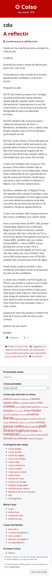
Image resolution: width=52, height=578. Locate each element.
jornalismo (22, 415)
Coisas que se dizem (17, 472)
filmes (27, 410)
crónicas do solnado (17, 482)
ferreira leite (18, 411)
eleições (8, 410)
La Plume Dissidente (17, 532)
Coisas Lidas (14, 462)
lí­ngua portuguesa (21, 419)
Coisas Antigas (14, 448)
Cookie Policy (14, 567)
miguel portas (39, 350)
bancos (28, 399)
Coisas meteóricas (16, 465)
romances (11, 434)
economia (44, 407)
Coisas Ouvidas (15, 468)
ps (11, 356)
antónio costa (19, 399)
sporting (38, 435)
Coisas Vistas (14, 475)
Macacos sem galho (17, 539)
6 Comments (37, 356)
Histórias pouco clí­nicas (18, 488)
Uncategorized (14, 498)
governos (7, 414)
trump (30, 438)
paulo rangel (34, 353)
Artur (34, 41)
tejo (15, 438)
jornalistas (33, 414)
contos (32, 402)
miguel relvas (24, 423)
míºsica (32, 422)
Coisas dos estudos (17, 458)
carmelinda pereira (21, 350)
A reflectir (16, 33)
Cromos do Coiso (16, 478)
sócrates (8, 438)
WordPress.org (15, 518)
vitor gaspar (38, 438)
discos (17, 407)
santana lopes (25, 435)
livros (8, 418)
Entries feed (13, 512)
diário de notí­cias (30, 406)
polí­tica (43, 353)
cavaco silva (10, 402)
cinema (25, 403)
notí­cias (40, 422)
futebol (36, 410)
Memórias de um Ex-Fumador (21, 491)
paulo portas (23, 353)
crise (39, 402)
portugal (17, 430)
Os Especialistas (15, 542)
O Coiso (26, 7)
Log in (11, 509)
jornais (15, 414)
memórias (13, 422)
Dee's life (12, 529)
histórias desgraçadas (18, 485)
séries (45, 434)
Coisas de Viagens (16, 455)
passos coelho (13, 426)
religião (34, 430)
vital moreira (22, 356)
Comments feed (15, 515)
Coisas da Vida (21, 346)
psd (14, 356)
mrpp (7, 353)
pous (7, 356)
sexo (32, 434)
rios (40, 431)
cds (20, 403)
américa (7, 398)
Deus (10, 553)
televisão (22, 438)
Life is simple (14, 536)
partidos (14, 353)
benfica (35, 398)
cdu (31, 350)
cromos (9, 406)
